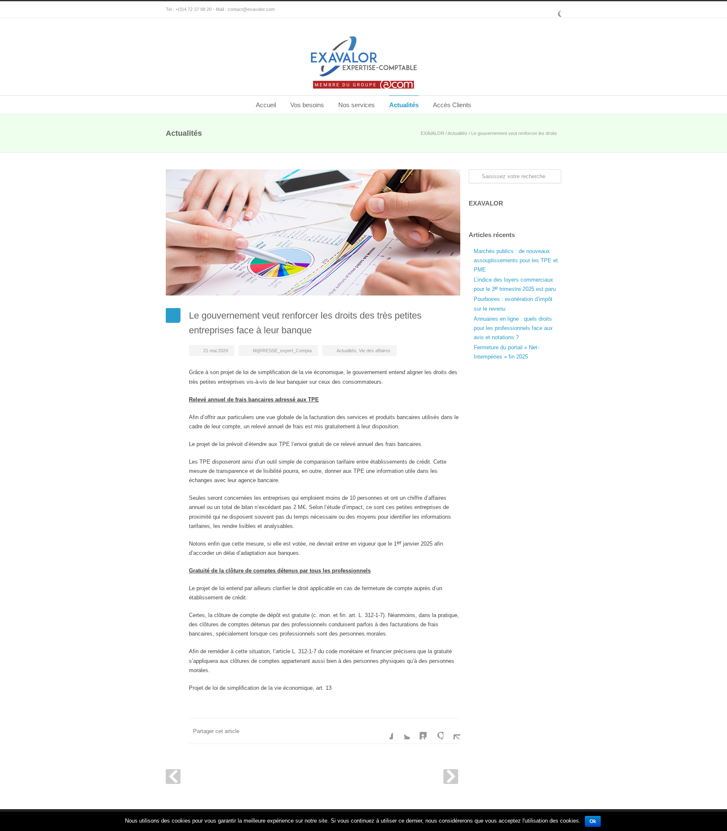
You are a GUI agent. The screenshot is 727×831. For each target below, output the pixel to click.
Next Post (450, 776)
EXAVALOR (432, 133)
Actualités (404, 104)
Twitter (401, 731)
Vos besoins (307, 104)
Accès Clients (452, 104)
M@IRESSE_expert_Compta (282, 350)
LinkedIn (418, 731)
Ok (592, 821)
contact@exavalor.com (251, 9)
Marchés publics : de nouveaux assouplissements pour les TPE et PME (516, 260)
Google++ (435, 731)
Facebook (384, 731)
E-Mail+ (451, 731)
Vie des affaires (374, 350)
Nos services (356, 104)
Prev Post (173, 776)
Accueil (266, 104)
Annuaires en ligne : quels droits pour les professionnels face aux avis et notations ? (513, 328)
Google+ (552, 9)
